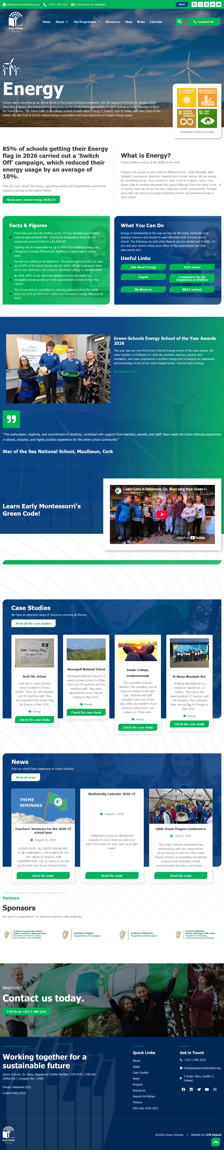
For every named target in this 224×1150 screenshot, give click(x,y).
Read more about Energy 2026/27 (31, 199)
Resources (139, 1090)
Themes (137, 1102)
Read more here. (126, 371)
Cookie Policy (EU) (14, 1093)
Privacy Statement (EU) (17, 1087)
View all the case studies (33, 623)
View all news (26, 777)
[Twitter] (212, 4)
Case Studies (140, 1072)
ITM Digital (213, 1134)
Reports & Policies (144, 1096)
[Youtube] (218, 4)
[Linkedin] (206, 4)
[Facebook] (194, 4)
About (136, 1060)
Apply (136, 1066)
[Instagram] (200, 4)
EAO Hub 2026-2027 (146, 1108)
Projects (138, 1084)
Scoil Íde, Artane (35, 676)
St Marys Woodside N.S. (189, 676)
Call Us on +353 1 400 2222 (26, 1011)
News (136, 1078)
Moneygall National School (86, 669)
